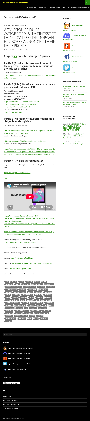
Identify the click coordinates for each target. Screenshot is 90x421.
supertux (19, 313)
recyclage (9, 310)
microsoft (49, 302)
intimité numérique (12, 300)
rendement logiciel (22, 310)
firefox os (48, 295)
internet (48, 297)
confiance (50, 287)
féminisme (38, 295)
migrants (9, 305)
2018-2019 (7, 26)
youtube (9, 321)
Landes (29, 300)
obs (45, 305)
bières (17, 284)
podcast (23, 26)
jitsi (22, 300)
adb (7, 281)
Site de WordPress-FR (10, 408)
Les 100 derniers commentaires (36, 8)
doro (30, 292)
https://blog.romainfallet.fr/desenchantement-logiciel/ (25, 141)
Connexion (7, 396)
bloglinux (25, 284)
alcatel (14, 281)
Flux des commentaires (11, 404)
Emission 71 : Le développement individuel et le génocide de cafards (74, 144)
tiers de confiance (21, 316)
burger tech (49, 284)
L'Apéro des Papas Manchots (15, 2)
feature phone (27, 295)
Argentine (9, 284)
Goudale (24, 297)
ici (15, 56)
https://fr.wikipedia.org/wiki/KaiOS (17, 173)
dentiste (22, 289)
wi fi (29, 318)
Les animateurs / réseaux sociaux (78, 8)
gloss (8, 297)
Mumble (31, 305)
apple (44, 281)
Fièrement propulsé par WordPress (13, 418)
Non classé (15, 26)
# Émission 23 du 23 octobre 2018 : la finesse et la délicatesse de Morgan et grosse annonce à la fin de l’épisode (30, 37)
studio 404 (9, 313)
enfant (8, 295)
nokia (39, 305)
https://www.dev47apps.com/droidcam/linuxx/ (21, 101)
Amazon (29, 281)
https (32, 297)
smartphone (36, 310)
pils (26, 308)
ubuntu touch (10, 318)
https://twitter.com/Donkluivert (22, 258)
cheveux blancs (29, 287)
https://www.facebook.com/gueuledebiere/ (20, 242)
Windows (44, 318)
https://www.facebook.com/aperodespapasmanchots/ (32, 263)
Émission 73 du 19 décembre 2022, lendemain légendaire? (74, 136)
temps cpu (9, 316)
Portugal (42, 308)
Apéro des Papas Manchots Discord (20, 353)
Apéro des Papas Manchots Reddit (20, 358)
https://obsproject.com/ (13, 112)
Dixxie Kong (43, 289)
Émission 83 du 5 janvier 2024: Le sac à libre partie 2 (74, 103)
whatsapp (21, 318)
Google (15, 297)
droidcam (38, 292)
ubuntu (40, 316)
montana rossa (20, 305)
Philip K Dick (10, 308)
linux (36, 300)
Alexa (21, 281)
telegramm (28, 313)
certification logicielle (13, 287)
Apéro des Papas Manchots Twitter (20, 364)
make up (25, 302)
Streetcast (46, 310)
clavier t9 (41, 287)
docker (8, 292)
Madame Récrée (46, 300)
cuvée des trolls (11, 289)
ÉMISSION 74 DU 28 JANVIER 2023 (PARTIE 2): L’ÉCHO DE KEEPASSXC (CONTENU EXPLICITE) (74, 127)
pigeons (19, 308)
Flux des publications (10, 400)
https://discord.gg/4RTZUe (20, 268)
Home (6, 178)
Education (48, 292)
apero (37, 281)
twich (33, 316)
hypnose (39, 297)
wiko (36, 318)
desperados (32, 289)
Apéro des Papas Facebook (17, 369)
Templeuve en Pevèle (42, 313)
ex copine (17, 295)
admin (28, 49)
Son (7, 49)
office (51, 305)
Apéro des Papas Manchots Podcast (20, 348)
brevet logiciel (37, 284)
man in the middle (37, 302)
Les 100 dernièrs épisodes (57, 8)
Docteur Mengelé (19, 292)
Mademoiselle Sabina (13, 302)
